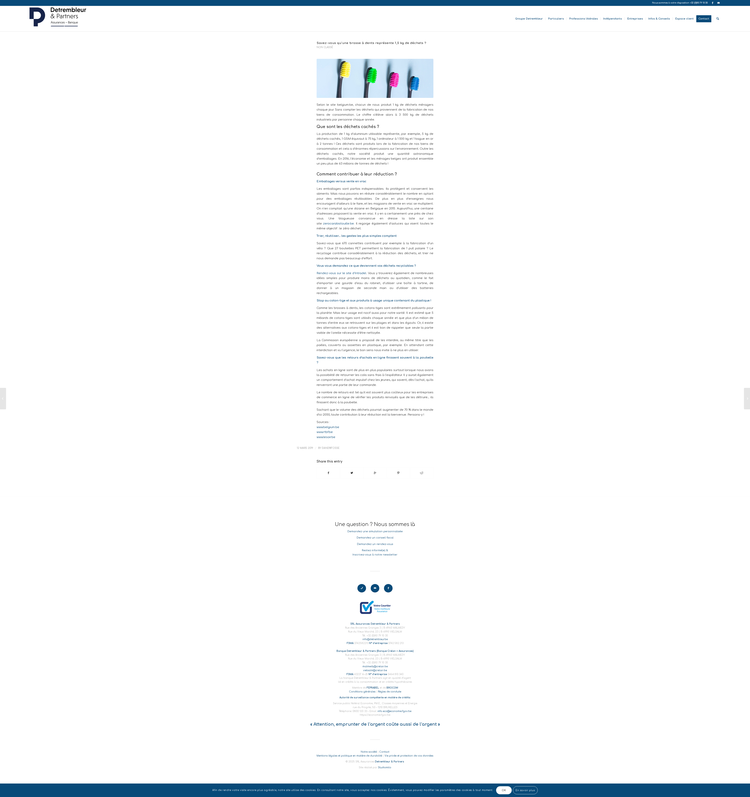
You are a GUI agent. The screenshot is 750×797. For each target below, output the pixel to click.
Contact (384, 751)
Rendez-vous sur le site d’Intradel (341, 273)
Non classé (325, 47)
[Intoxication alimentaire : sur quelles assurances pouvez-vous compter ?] (3, 398)
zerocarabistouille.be (338, 223)
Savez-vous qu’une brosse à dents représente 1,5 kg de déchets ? (371, 43)
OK (504, 790)
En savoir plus (525, 790)
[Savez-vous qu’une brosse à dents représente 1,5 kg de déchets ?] (375, 78)
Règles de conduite (389, 691)
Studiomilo (384, 767)
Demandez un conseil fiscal (375, 537)
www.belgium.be (328, 427)
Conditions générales (362, 691)
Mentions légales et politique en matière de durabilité (349, 755)
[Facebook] (712, 3)
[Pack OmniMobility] (747, 398)
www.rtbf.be (325, 432)
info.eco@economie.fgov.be (394, 711)
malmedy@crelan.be (375, 666)
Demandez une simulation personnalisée (375, 531)
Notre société (369, 751)
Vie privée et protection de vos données (409, 755)
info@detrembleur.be (375, 639)
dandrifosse (330, 448)
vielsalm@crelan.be (375, 670)
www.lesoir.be (326, 437)
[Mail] (718, 3)
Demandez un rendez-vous (375, 544)
